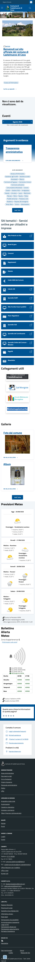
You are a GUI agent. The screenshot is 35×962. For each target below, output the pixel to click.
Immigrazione (25, 190)
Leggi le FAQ (5, 924)
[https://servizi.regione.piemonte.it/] (17, 409)
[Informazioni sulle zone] (9, 642)
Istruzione (14, 193)
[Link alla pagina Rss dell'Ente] (2, 941)
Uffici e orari (4, 870)
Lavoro (20, 193)
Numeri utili (4, 873)
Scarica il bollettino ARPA (12, 699)
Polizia (26, 196)
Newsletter (4, 943)
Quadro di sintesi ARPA (11, 701)
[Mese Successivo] (31, 121)
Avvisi (3, 826)
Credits (11, 953)
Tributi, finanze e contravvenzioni (11, 813)
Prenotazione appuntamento (10, 929)
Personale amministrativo (9, 785)
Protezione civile (23, 198)
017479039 (11, 856)
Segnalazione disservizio (8, 927)
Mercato (9, 196)
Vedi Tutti (17, 210)
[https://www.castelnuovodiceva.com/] (17, 377)
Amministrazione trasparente (10, 922)
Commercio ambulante (17, 185)
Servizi (22, 950)
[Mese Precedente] (3, 121)
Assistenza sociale (25, 176)
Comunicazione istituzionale (14, 187)
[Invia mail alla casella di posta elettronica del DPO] (15, 884)
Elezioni (8, 190)
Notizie (3, 823)
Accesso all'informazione (17, 173)
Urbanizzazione (25, 204)
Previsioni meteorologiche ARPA (14, 620)
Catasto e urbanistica (7, 807)
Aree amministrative (7, 773)
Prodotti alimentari (12, 198)
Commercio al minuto (25, 182)
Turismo (17, 204)
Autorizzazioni (5, 804)
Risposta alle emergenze (21, 201)
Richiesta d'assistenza (8, 931)
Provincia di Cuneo (6, 908)
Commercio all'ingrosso (10, 182)
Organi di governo (6, 782)
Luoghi (3, 836)
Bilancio (22, 179)
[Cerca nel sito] (29, 8)
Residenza (10, 201)
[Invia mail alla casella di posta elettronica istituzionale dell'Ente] (15, 861)
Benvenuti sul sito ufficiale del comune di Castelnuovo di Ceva (15, 52)
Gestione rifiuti (16, 190)
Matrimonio (27, 193)
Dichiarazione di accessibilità (9, 920)
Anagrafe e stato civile (8, 801)
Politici (3, 788)
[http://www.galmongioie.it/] (17, 388)
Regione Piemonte (7, 2)
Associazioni (14, 179)
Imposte (7, 193)
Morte (15, 196)
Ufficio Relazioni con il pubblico (10, 867)
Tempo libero (9, 204)
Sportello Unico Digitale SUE (10, 911)
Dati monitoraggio (6, 950)
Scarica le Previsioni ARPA (12, 617)
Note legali (4, 917)
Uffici (2, 791)
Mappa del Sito (25, 953)
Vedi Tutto (17, 497)
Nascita (20, 196)
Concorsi (26, 187)
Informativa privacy (7, 914)
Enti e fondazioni (6, 779)
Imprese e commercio (7, 810)
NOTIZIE (8, 46)
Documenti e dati (6, 776)
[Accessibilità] (4, 957)
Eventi (3, 839)
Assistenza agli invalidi (11, 176)
